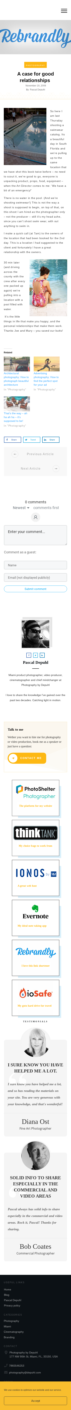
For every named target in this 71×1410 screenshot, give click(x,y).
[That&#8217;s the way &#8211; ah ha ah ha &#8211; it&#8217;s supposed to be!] (17, 403)
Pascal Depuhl (12, 1300)
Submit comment (35, 589)
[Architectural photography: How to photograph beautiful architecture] (17, 364)
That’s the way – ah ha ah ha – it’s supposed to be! (15, 417)
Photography (35, 65)
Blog (6, 1294)
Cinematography (14, 1331)
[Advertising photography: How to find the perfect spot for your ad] (47, 364)
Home (7, 1289)
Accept (35, 1400)
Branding (9, 1337)
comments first (46, 507)
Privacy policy (12, 1305)
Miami (7, 1326)
